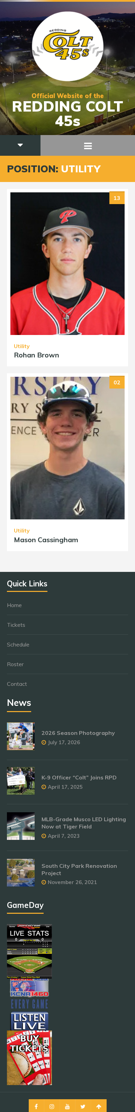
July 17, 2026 (64, 742)
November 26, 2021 (72, 882)
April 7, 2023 (64, 836)
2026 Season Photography (78, 732)
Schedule (18, 644)
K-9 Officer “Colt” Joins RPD (79, 777)
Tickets (16, 624)
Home (14, 605)
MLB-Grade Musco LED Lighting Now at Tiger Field (84, 823)
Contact (17, 684)
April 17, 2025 (65, 787)
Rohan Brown (36, 355)
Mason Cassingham (46, 539)
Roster (15, 664)
